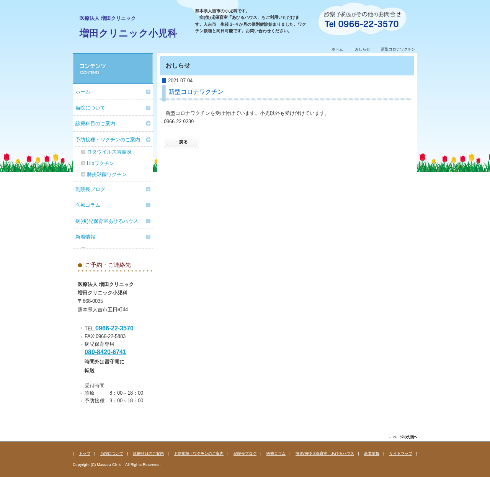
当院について (90, 108)
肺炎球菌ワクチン (107, 174)
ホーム (337, 49)
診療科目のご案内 (95, 123)
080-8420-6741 (105, 352)
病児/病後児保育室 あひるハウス (325, 453)
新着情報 (85, 237)
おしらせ (362, 49)
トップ (84, 453)
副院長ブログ (90, 189)
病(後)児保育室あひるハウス (106, 221)
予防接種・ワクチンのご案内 (107, 139)
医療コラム (87, 205)
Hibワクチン (100, 163)
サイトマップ (400, 453)
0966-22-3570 (114, 328)
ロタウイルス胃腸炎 (109, 152)
